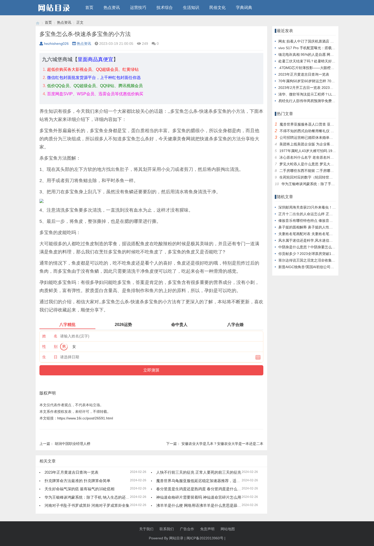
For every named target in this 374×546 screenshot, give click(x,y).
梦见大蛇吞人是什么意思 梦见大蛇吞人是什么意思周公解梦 (326, 164)
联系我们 (167, 529)
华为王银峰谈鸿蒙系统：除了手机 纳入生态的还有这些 (91, 497)
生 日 (49, 357)
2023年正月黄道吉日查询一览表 (71, 472)
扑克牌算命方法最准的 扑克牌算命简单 (77, 481)
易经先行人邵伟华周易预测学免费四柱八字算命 (315, 101)
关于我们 (146, 529)
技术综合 (164, 7)
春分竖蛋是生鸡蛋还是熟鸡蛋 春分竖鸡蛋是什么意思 (200, 489)
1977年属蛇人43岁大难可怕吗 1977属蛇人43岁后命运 (322, 151)
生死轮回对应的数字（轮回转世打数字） (311, 177)
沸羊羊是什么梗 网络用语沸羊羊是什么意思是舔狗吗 (200, 505)
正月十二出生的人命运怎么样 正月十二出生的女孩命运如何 (325, 214)
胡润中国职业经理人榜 (72, 444)
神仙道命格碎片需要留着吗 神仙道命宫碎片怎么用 (198, 497)
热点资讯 (112, 7)
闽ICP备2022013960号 (204, 538)
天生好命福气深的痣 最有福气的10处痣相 (79, 489)
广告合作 (187, 529)
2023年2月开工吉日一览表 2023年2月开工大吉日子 (319, 88)
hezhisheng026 (56, 44)
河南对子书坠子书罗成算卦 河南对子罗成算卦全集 (87, 505)
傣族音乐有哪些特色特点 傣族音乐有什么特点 (314, 221)
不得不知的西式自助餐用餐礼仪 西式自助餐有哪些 (319, 131)
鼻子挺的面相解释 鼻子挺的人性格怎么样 (310, 227)
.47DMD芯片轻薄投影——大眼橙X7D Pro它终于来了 (320, 68)
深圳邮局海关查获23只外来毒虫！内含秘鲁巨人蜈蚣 (319, 207)
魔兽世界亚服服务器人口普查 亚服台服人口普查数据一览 (325, 124)
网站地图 (228, 529)
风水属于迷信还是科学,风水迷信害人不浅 (310, 240)
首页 (89, 7)
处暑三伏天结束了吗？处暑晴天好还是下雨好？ (315, 61)
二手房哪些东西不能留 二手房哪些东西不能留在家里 (320, 171)
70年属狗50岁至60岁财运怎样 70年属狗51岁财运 (317, 81)
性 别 (49, 346)
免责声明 (207, 529)
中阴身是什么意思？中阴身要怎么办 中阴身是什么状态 (321, 247)
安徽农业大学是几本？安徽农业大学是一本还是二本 (222, 444)
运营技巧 (138, 7)
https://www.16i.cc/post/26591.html (85, 418)
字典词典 (244, 7)
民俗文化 (217, 7)
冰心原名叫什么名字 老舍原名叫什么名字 (311, 157)
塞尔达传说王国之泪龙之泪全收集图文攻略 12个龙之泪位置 (325, 260)
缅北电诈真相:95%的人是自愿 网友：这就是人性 (316, 54)
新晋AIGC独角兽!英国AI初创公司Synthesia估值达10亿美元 (325, 267)
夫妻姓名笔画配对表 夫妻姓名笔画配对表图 (312, 234)
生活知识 (191, 7)
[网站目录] (38, 22)
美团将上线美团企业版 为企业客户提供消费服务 (317, 144)
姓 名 (49, 336)
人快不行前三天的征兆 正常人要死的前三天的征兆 (198, 472)
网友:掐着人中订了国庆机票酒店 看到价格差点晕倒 (318, 41)
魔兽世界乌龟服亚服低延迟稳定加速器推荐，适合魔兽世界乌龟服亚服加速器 (221, 481)
